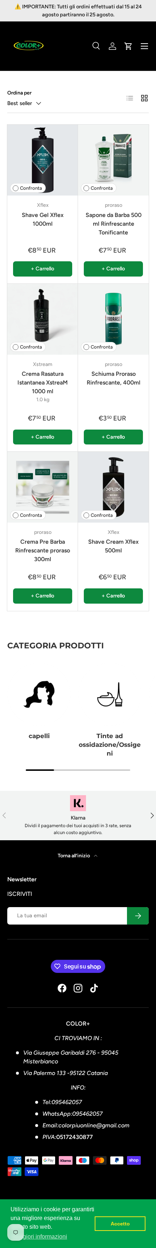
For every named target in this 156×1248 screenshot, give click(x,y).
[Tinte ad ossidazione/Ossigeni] (109, 694)
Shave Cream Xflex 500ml (113, 546)
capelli (39, 736)
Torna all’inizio (74, 856)
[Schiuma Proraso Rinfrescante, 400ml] (113, 319)
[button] (128, 46)
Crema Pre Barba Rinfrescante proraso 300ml (42, 550)
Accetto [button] (120, 1224)
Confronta (31, 188)
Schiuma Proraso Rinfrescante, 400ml (113, 378)
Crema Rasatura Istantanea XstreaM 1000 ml (42, 382)
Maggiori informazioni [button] (39, 1236)
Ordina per (19, 93)
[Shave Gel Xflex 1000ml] (42, 160)
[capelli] (39, 694)
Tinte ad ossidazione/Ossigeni (110, 744)
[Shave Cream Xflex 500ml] (113, 487)
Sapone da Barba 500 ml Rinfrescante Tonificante (113, 224)
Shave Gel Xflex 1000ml (42, 219)
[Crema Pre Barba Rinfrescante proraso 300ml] (42, 487)
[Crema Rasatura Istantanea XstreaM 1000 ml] (42, 319)
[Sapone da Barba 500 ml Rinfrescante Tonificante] (113, 160)
